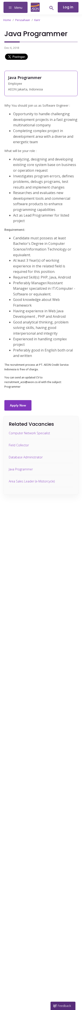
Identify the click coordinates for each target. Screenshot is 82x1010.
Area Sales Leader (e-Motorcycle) (32, 481)
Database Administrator (26, 457)
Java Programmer (21, 469)
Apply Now (18, 405)
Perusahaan (22, 20)
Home (7, 20)
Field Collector (19, 445)
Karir (37, 20)
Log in (68, 7)
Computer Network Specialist (29, 433)
